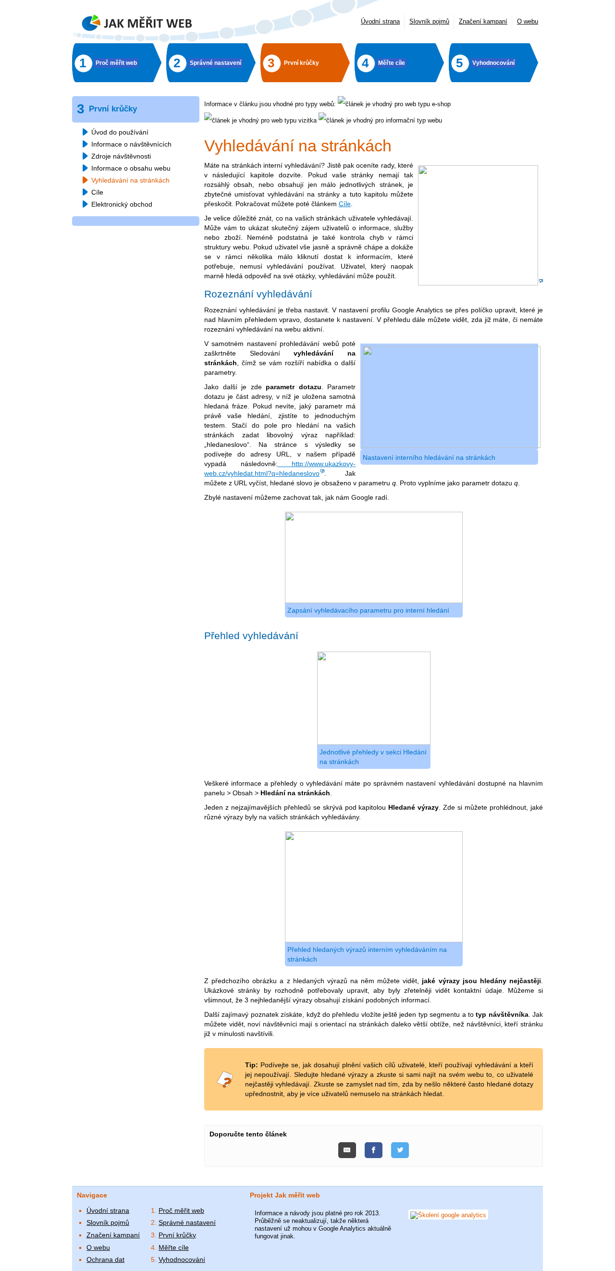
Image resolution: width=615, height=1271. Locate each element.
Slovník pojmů (429, 21)
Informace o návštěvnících (131, 144)
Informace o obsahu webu (131, 168)
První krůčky (177, 1235)
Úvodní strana (380, 21)
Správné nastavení (187, 1222)
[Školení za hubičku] (480, 283)
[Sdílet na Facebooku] (374, 1150)
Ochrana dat (105, 1259)
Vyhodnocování (182, 1259)
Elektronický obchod (121, 204)
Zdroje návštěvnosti (121, 156)
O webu (527, 21)
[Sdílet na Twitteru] (400, 1150)
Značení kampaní (483, 21)
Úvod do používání (119, 132)
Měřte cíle (174, 1247)
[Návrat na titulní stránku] (137, 24)
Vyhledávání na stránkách (130, 180)
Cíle (345, 204)
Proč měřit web (181, 1210)
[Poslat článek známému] (348, 1150)
